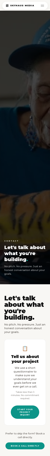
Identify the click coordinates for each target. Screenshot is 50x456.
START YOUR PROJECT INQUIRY (25, 412)
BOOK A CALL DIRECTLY (25, 446)
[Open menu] (42, 5)
